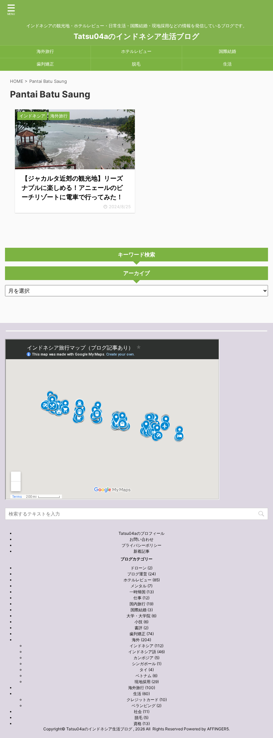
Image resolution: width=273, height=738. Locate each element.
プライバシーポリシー (141, 545)
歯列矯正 (45, 64)
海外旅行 (45, 51)
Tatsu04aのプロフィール (141, 533)
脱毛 (136, 64)
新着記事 (141, 551)
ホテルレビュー (136, 51)
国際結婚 (227, 51)
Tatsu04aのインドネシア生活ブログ (136, 36)
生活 (227, 64)
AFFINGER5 (218, 728)
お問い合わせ (141, 539)
